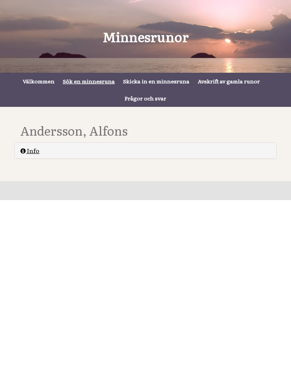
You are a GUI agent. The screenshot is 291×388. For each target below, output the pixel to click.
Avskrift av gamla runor (229, 81)
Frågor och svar (145, 98)
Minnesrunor (146, 36)
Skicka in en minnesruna (156, 81)
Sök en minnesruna (89, 81)
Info (32, 150)
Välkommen (39, 81)
